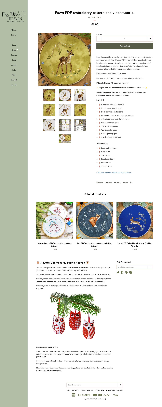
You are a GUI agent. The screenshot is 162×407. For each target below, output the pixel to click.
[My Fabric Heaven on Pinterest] (126, 273)
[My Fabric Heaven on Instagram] (130, 273)
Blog (14, 60)
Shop (14, 50)
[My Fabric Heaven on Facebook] (122, 273)
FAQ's (68, 390)
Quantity (99, 34)
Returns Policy (110, 390)
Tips (14, 75)
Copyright (120, 390)
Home (13, 45)
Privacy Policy (99, 390)
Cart (14, 30)
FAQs (14, 70)
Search (14, 85)
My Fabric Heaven (94, 17)
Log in (13, 35)
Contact (14, 80)
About (13, 65)
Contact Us (75, 390)
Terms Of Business (87, 390)
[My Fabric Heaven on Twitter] (117, 273)
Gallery (14, 55)
